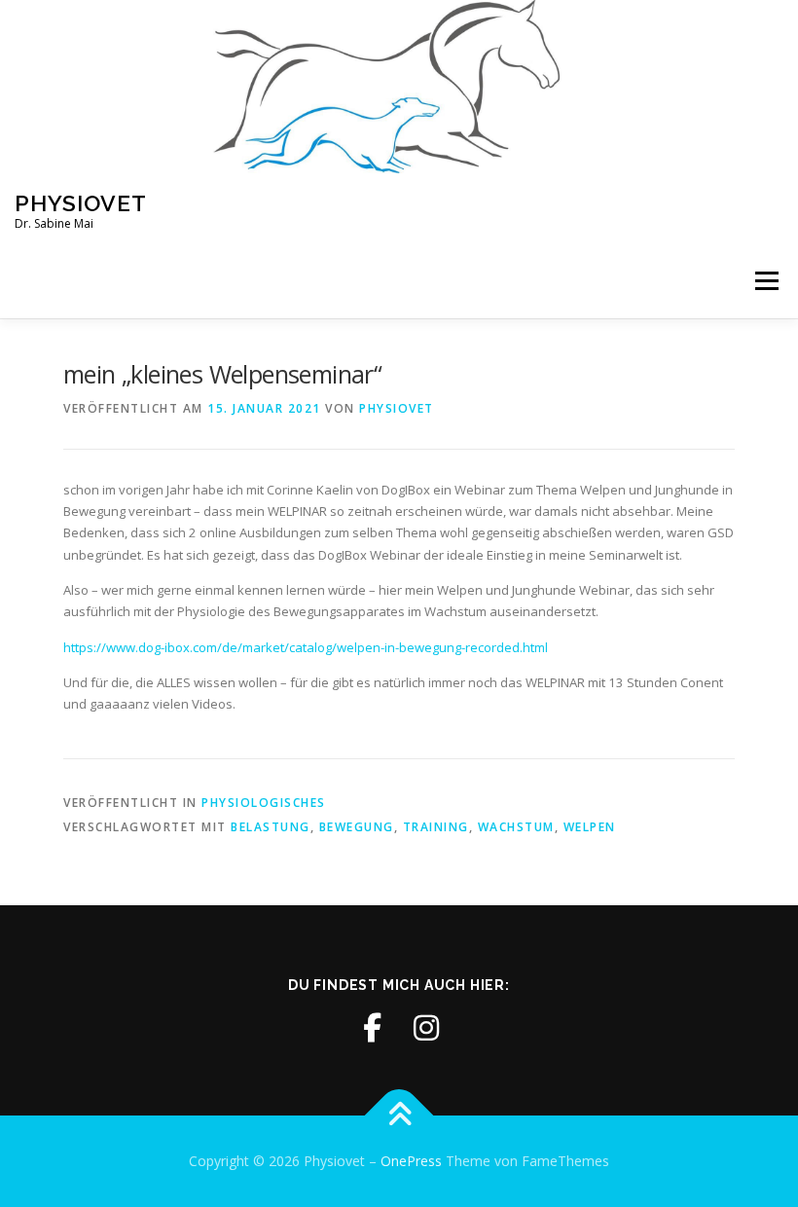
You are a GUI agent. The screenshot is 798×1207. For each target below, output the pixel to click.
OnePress (411, 1161)
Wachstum (516, 827)
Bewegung (356, 827)
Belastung (270, 827)
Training (436, 827)
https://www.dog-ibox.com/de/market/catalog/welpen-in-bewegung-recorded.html (305, 647)
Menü (766, 281)
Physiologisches (263, 802)
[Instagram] (426, 1027)
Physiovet (81, 202)
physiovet (396, 408)
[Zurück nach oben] (399, 1116)
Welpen (589, 827)
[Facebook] (371, 1027)
